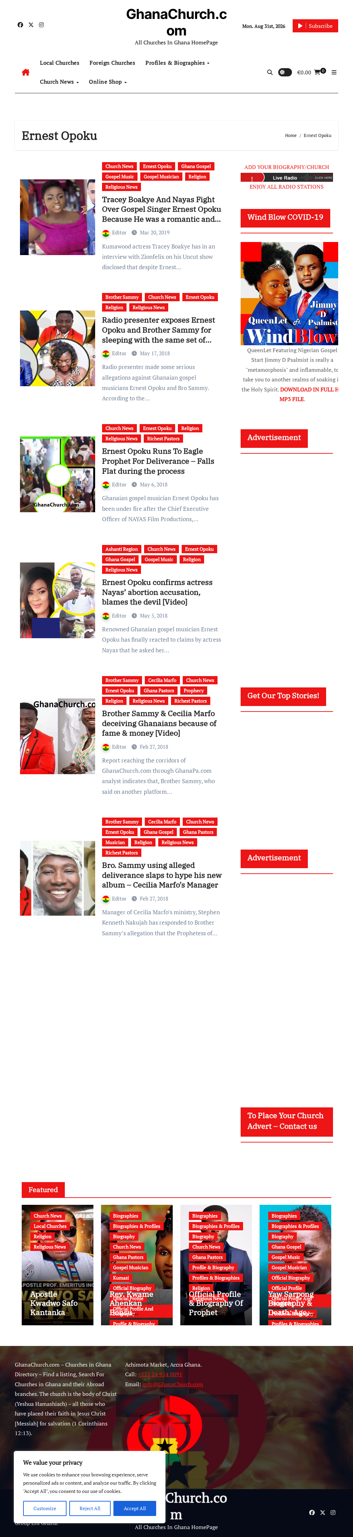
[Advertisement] (293, 564)
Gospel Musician (161, 176)
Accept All (135, 1508)
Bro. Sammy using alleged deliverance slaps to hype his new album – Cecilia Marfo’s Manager (162, 874)
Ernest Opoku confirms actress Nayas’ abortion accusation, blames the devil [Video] (157, 592)
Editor (120, 232)
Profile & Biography (134, 1323)
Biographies (125, 1215)
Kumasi (121, 1277)
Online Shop (106, 81)
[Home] (26, 72)
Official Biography (132, 1288)
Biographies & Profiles (136, 1226)
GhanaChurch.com (176, 22)
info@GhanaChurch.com (172, 1384)
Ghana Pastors (159, 690)
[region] (89, 1487)
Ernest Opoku (157, 166)
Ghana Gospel (196, 166)
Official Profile (287, 1288)
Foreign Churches (112, 62)
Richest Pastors (163, 438)
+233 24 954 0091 (160, 1374)
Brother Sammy (122, 297)
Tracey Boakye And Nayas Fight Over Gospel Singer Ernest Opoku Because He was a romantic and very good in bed (161, 214)
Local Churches (59, 62)
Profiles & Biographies (175, 62)
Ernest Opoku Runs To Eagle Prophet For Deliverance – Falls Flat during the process (158, 460)
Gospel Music (119, 176)
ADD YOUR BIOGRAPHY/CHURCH (286, 167)
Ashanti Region (121, 549)
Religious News (121, 186)
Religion (197, 176)
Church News (57, 81)
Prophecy (194, 690)
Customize (44, 1508)
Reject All (90, 1508)
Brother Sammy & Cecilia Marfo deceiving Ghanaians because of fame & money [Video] (159, 723)
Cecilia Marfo (162, 680)
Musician (115, 842)
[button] (334, 72)
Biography (124, 1236)
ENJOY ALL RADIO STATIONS (287, 186)
